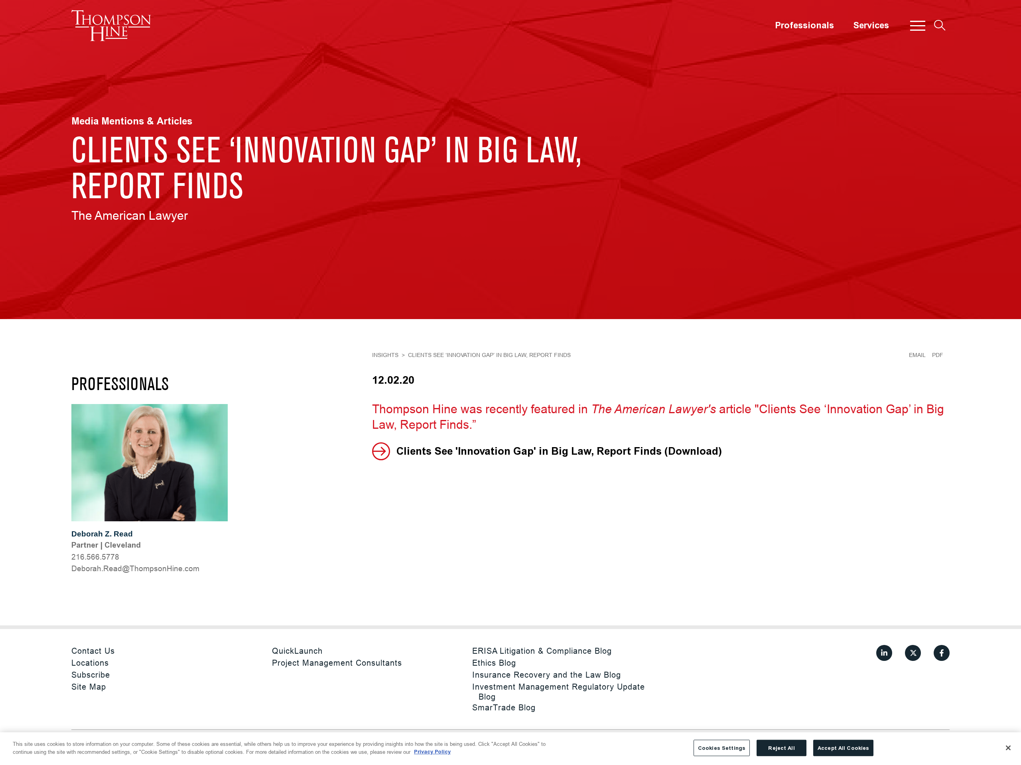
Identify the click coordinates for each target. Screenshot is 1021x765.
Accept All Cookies (843, 748)
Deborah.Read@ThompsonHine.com (135, 568)
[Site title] (111, 25)
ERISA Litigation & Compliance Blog (542, 650)
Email (917, 355)
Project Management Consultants (337, 662)
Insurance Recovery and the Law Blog (546, 674)
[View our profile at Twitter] (913, 653)
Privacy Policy (432, 752)
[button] (917, 25)
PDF (937, 355)
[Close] (1008, 748)
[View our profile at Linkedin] (884, 653)
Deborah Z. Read (102, 534)
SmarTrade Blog (504, 707)
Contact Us (93, 650)
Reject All (781, 748)
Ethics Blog (494, 662)
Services (871, 25)
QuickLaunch (297, 650)
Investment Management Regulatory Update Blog (558, 691)
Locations (90, 662)
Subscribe (90, 674)
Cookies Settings (721, 748)
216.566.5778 (95, 556)
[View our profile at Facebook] (942, 653)
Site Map (88, 686)
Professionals (804, 25)
